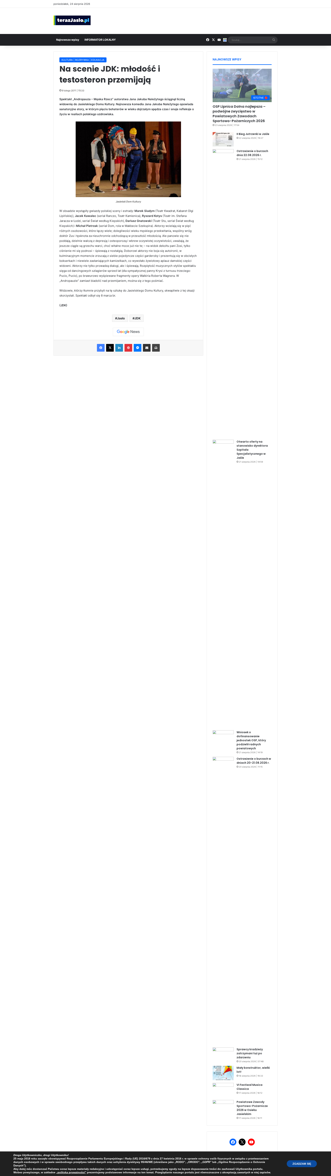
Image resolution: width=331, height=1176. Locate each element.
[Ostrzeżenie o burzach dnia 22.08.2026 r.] (223, 293)
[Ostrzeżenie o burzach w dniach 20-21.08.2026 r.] (223, 901)
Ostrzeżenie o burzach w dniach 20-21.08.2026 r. (254, 761)
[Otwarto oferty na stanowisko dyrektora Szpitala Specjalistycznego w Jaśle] (223, 584)
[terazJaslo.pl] (72, 20)
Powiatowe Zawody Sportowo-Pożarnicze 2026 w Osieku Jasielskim (252, 1108)
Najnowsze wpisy (67, 39)
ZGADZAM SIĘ (301, 1163)
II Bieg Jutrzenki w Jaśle (253, 134)
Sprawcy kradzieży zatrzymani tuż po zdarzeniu (250, 1053)
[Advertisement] (204, 20)
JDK (137, 318)
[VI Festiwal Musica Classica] (223, 1090)
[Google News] (128, 332)
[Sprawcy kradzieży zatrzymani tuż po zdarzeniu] (223, 1054)
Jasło (121, 318)
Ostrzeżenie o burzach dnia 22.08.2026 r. (252, 153)
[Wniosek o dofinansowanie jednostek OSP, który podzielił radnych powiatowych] (223, 737)
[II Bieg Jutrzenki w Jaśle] (223, 139)
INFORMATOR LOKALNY (100, 39)
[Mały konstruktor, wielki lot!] (223, 1073)
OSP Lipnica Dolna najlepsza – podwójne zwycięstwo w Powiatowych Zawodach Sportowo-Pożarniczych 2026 (239, 113)
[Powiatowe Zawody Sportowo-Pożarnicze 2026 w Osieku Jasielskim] (223, 1107)
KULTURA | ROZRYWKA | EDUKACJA (82, 59)
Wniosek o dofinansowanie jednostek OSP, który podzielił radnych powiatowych (251, 740)
